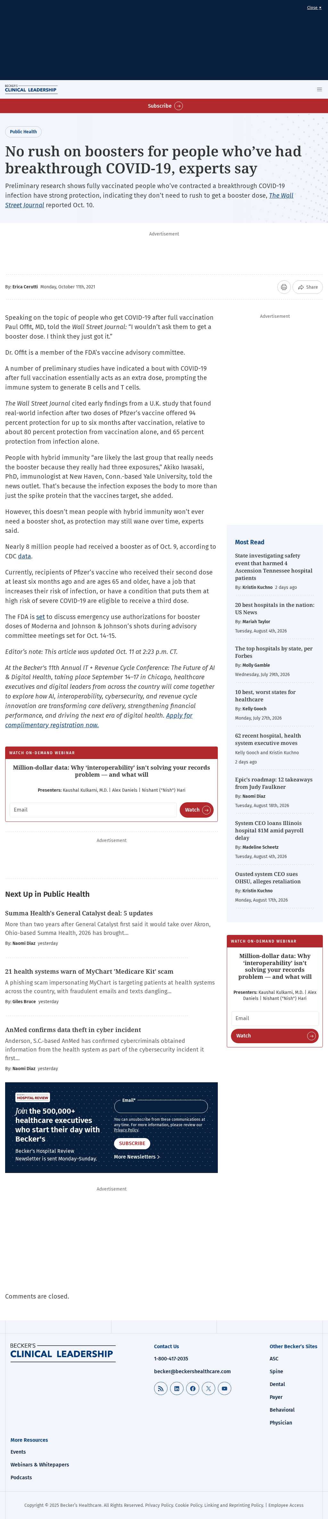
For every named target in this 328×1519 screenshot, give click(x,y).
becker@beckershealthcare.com (192, 1371)
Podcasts (21, 1477)
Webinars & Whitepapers (40, 1465)
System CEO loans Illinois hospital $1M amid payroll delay (269, 830)
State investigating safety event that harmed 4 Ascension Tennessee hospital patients (274, 566)
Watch (192, 810)
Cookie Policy (188, 1505)
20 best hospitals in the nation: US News (275, 608)
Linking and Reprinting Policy (233, 1505)
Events (18, 1452)
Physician (281, 1423)
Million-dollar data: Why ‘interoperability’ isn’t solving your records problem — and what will (111, 771)
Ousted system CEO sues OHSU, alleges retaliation (268, 877)
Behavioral (282, 1410)
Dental (277, 1384)
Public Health (23, 132)
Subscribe (160, 106)
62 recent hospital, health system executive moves (268, 739)
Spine (276, 1371)
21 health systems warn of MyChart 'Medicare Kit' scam (89, 971)
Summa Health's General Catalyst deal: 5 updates (79, 913)
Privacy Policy (126, 1130)
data (24, 556)
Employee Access (286, 1505)
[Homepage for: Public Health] (63, 1352)
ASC (274, 1359)
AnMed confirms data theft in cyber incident (73, 1030)
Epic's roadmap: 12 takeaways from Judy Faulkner (274, 783)
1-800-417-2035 (171, 1359)
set (40, 617)
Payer (276, 1397)
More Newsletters (135, 1157)
